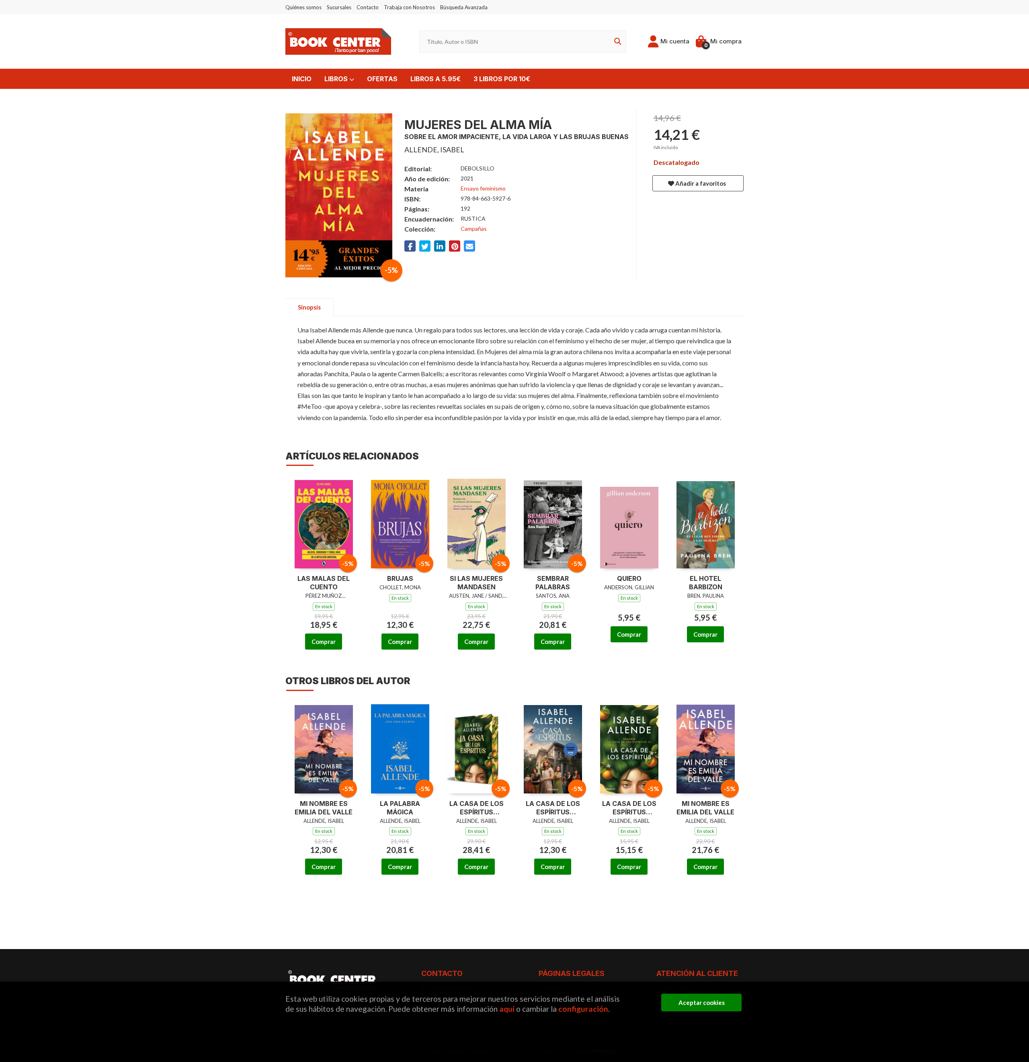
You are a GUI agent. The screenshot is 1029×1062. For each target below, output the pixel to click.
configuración (583, 1008)
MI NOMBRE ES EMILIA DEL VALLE (324, 808)
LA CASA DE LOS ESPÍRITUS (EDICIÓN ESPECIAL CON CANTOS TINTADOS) (476, 808)
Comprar (324, 641)
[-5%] (324, 522)
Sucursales (339, 7)
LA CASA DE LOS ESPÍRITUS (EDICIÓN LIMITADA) (629, 808)
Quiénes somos (303, 7)
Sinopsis (309, 307)
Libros (336, 79)
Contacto (368, 7)
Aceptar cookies (701, 1002)
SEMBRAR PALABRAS (552, 582)
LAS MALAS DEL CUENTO (323, 582)
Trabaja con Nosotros (409, 7)
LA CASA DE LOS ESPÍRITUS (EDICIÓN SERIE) (553, 808)
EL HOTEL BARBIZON (705, 582)
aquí (506, 1008)
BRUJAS (400, 578)
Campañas (474, 228)
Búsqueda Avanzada (464, 7)
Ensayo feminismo (483, 188)
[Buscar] (616, 42)
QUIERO (629, 578)
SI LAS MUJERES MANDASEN (476, 582)
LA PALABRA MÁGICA (400, 808)
